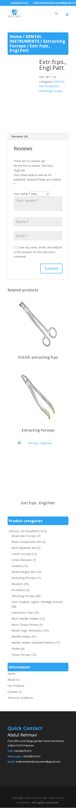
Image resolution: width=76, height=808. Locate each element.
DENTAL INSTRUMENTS (26, 39)
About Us (13, 679)
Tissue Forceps (21, 654)
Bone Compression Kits (26, 542)
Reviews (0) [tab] (20, 136)
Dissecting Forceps (23, 578)
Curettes (16, 566)
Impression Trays (22, 612)
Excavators (18, 590)
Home (16, 36)
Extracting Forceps (51, 91)
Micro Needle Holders (25, 618)
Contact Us (15, 692)
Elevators (17, 584)
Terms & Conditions (20, 698)
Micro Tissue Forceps (25, 624)
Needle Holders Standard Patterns (33, 642)
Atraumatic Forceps (23, 536)
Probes (15, 648)
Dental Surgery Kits (23, 572)
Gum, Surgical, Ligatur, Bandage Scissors (37, 602)
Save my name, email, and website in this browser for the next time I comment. (38, 252)
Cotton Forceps (21, 554)
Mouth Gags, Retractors (26, 630)
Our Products (16, 686)
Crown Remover (21, 560)
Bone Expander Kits (23, 548)
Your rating (22, 194)
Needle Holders (21, 636)
